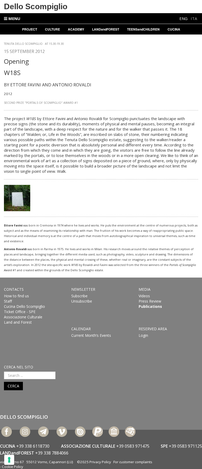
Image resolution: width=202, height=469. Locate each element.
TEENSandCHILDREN (143, 29)
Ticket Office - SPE (20, 311)
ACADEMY (76, 29)
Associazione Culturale (23, 316)
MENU (13, 18)
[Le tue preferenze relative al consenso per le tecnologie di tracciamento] (9, 460)
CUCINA (174, 29)
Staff (8, 301)
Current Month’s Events (91, 335)
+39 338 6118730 (32, 446)
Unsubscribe (81, 301)
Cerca (13, 385)
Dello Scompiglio (35, 6)
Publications (150, 306)
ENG (184, 18)
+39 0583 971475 (132, 446)
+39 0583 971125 (185, 446)
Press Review (150, 301)
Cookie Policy (12, 466)
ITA (194, 18)
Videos (144, 295)
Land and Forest (18, 322)
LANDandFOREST (105, 29)
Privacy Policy (100, 462)
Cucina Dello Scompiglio (24, 306)
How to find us (16, 295)
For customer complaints (132, 462)
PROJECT (29, 29)
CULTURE (52, 29)
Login (143, 335)
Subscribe (79, 295)
